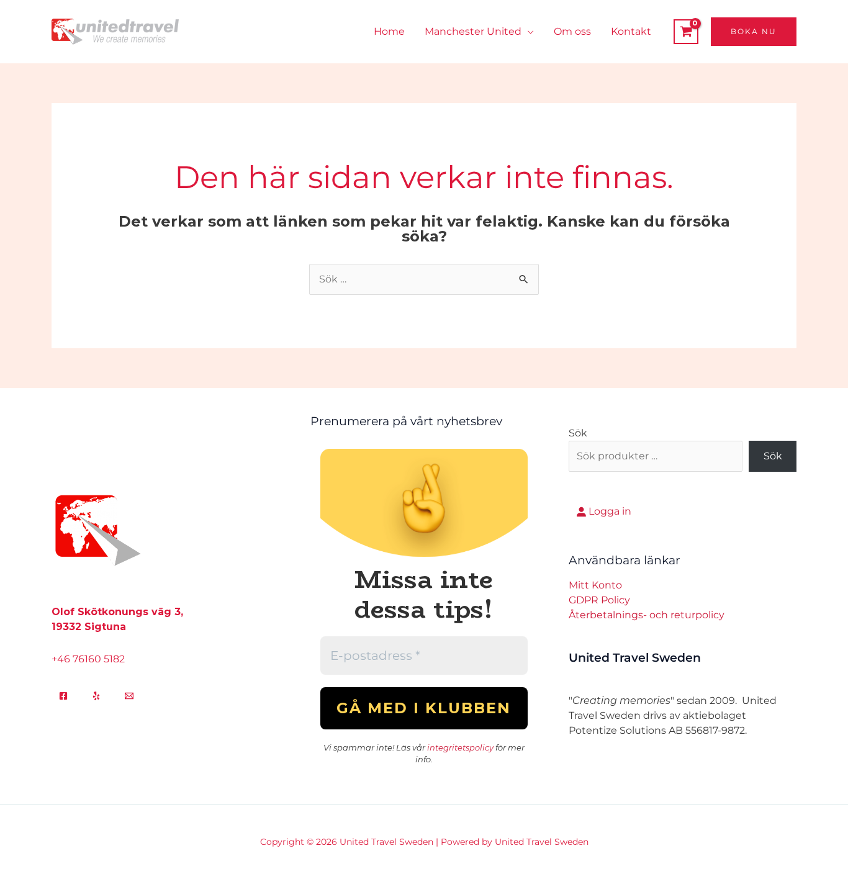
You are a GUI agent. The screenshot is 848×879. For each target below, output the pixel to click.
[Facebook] (63, 696)
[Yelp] (96, 696)
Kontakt (631, 31)
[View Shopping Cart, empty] (686, 31)
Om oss (572, 31)
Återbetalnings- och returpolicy (646, 615)
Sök (578, 433)
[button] (753, 31)
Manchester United (473, 31)
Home (389, 31)
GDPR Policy (599, 600)
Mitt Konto (595, 585)
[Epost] (129, 696)
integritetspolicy (460, 747)
